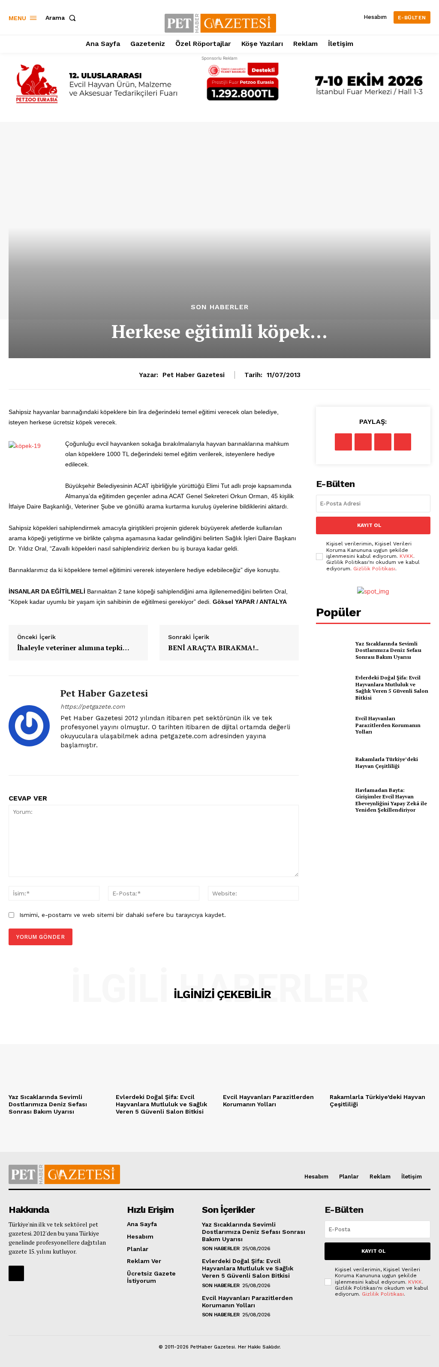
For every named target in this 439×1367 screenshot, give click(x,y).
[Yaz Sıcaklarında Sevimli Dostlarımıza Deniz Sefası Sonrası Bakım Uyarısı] (333, 650)
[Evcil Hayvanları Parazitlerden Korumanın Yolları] (333, 724)
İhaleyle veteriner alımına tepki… (73, 648)
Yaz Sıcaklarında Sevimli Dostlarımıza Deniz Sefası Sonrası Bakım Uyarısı (388, 650)
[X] (363, 442)
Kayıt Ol (369, 525)
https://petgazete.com (92, 706)
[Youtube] (78, 759)
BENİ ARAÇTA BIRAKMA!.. (213, 648)
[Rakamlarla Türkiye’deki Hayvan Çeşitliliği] (333, 762)
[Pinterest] (382, 442)
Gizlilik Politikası (374, 569)
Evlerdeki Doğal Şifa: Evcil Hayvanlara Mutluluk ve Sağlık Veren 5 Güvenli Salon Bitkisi (391, 687)
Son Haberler (220, 307)
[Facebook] (343, 442)
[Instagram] (63, 759)
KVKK (406, 556)
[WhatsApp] (402, 442)
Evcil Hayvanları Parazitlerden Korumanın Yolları (388, 725)
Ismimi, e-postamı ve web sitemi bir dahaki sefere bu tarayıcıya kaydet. (122, 914)
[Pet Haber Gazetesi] (29, 726)
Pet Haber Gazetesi (193, 375)
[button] (62, 18)
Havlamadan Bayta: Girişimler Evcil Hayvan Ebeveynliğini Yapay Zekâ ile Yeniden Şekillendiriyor (391, 800)
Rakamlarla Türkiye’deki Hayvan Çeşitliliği (386, 762)
